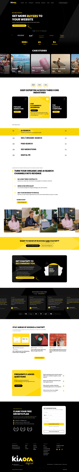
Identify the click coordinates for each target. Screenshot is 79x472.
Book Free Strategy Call (63, 2)
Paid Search (31, 2)
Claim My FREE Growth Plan (54, 424)
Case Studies (37, 2)
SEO (26, 2)
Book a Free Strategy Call (47, 245)
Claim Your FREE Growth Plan (32, 245)
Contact (52, 2)
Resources (43, 2)
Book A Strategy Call (22, 202)
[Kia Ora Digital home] (13, 3)
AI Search (22, 2)
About (48, 2)
